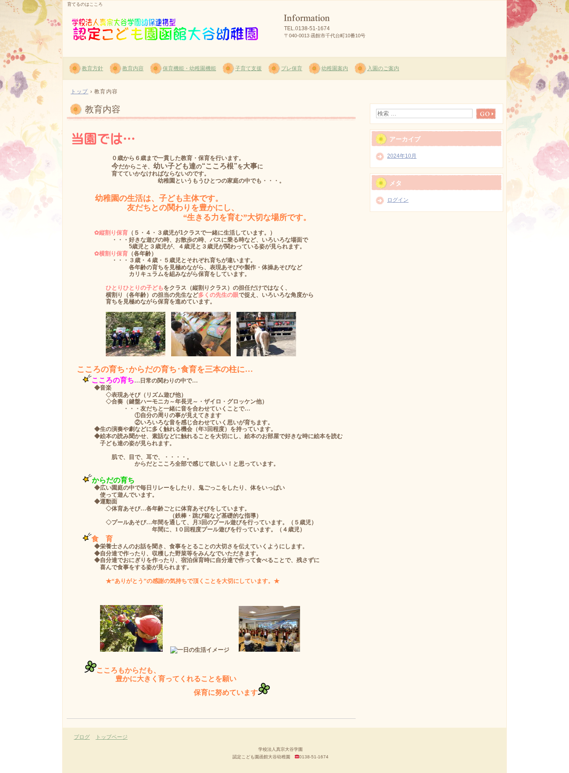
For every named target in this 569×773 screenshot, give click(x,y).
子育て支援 (248, 68)
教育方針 (92, 68)
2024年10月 (402, 156)
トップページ (112, 737)
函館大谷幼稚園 (169, 27)
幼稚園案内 (334, 68)
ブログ (82, 737)
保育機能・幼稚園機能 (189, 68)
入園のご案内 (383, 68)
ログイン (398, 200)
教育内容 (133, 68)
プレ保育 (291, 68)
